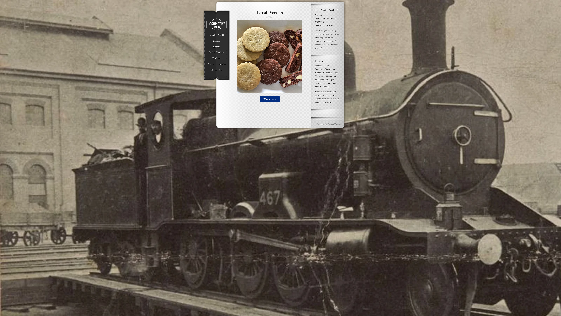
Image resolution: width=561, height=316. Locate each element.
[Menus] (216, 41)
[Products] (216, 58)
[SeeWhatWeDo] (216, 35)
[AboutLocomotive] (216, 64)
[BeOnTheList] (216, 52)
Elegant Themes (334, 124)
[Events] (216, 47)
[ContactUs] (216, 70)
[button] (270, 99)
